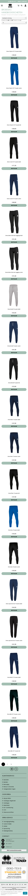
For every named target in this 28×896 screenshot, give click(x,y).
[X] (16, 769)
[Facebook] (12, 769)
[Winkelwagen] (18, 5)
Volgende (11, 764)
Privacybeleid (9, 894)
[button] (2, 5)
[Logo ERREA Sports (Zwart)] (10, 5)
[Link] (25, 5)
